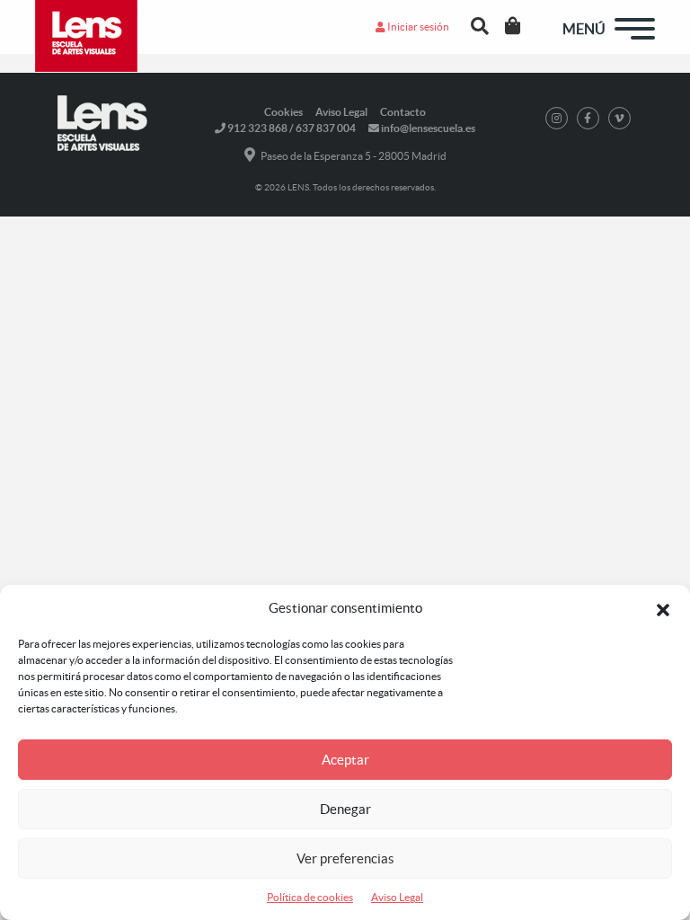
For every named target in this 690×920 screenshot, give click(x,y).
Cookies (283, 112)
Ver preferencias (345, 858)
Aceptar (345, 759)
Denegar (345, 809)
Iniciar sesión (417, 26)
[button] (663, 608)
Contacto (403, 112)
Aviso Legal (397, 897)
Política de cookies (310, 897)
